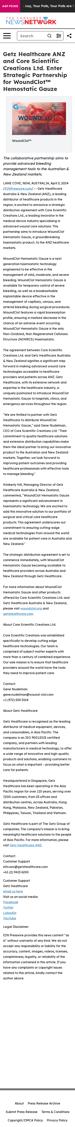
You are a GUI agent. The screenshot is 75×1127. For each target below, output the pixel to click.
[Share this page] (69, 36)
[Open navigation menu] (7, 36)
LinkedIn (9, 913)
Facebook (10, 902)
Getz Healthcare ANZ (26, 845)
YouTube (9, 918)
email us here (13, 891)
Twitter (8, 907)
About (19, 1103)
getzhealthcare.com (18, 614)
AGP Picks (10, 6)
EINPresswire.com (18, 188)
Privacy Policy (57, 1120)
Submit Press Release (22, 1112)
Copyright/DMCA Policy (25, 1120)
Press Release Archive (44, 1103)
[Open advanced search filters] (58, 35)
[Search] (49, 35)
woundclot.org (31, 608)
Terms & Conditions (55, 1112)
